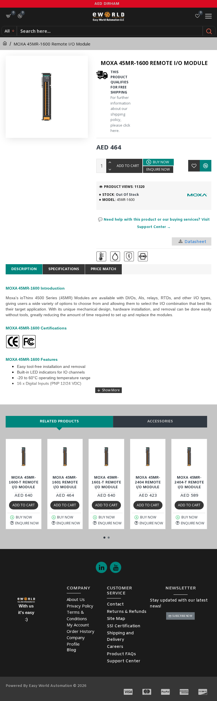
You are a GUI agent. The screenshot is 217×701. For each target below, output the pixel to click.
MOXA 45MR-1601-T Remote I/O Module (106, 483)
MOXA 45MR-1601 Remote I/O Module (65, 483)
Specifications (63, 269)
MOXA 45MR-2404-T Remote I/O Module (189, 483)
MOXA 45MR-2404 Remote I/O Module (148, 483)
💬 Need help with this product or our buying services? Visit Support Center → (154, 223)
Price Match (103, 269)
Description (24, 269)
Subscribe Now (182, 616)
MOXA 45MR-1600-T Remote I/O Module (23, 483)
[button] (104, 538)
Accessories (160, 421)
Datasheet (195, 242)
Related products (59, 421)
